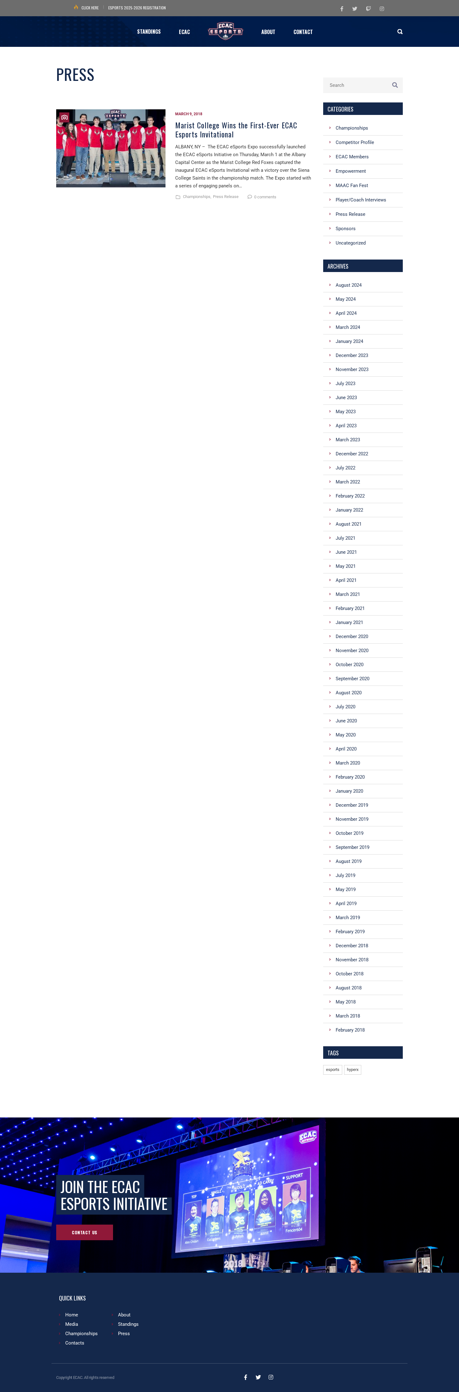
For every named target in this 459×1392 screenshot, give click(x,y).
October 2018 (349, 974)
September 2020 (352, 678)
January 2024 (349, 341)
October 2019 (349, 833)
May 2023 (346, 411)
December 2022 (352, 454)
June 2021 (346, 552)
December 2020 (352, 636)
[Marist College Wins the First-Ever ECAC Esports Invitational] (110, 155)
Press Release (226, 197)
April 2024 (346, 313)
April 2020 (346, 749)
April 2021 (346, 580)
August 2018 (349, 988)
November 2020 (352, 650)
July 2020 (345, 707)
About (124, 1315)
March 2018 (348, 1016)
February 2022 (350, 496)
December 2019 (352, 805)
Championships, (197, 197)
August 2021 (349, 524)
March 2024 (348, 327)
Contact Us (84, 1232)
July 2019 (345, 875)
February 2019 (350, 931)
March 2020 (348, 763)
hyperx (352, 1069)
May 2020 (346, 735)
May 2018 (346, 1002)
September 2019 (352, 847)
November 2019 (352, 819)
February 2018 (350, 1030)
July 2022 (345, 468)
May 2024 (346, 299)
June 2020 (346, 721)
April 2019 (346, 903)
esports (332, 1069)
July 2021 (345, 538)
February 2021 (350, 608)
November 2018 (352, 960)
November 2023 (352, 369)
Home (71, 1315)
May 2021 (346, 566)
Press (124, 1333)
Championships (81, 1333)
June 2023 (346, 397)
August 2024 (349, 285)
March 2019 (348, 917)
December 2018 (352, 946)
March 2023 (348, 440)
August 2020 (349, 693)
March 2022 (348, 482)
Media (71, 1324)
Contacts (74, 1343)
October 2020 (349, 664)
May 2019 (346, 889)
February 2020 (350, 777)
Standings (128, 1324)
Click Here (90, 7)
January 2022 (349, 510)
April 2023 (346, 425)
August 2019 (349, 861)
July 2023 (345, 383)
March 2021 (348, 594)
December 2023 (352, 355)
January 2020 (349, 791)
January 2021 (349, 622)
